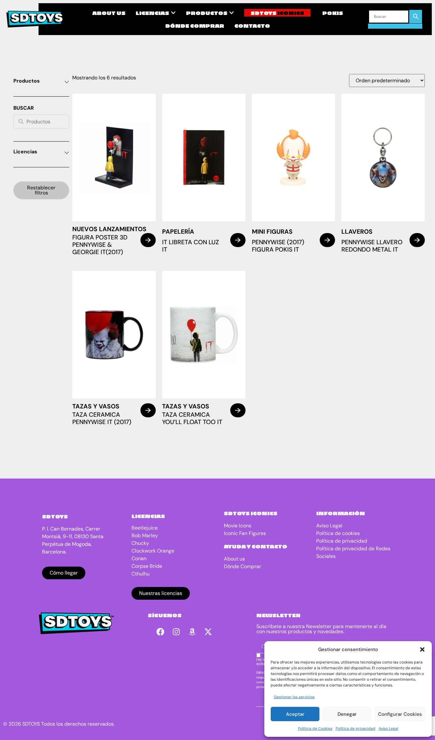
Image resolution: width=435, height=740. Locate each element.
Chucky (140, 543)
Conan (139, 558)
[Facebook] (160, 632)
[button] (422, 649)
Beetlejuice (145, 527)
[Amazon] (192, 632)
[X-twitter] (208, 632)
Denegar (347, 714)
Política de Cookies (315, 728)
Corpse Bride (147, 566)
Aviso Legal (388, 728)
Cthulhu (141, 573)
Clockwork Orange (153, 550)
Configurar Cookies (400, 714)
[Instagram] (176, 632)
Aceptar (295, 714)
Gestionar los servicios (294, 697)
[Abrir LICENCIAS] (173, 13)
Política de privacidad (355, 728)
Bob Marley (145, 535)
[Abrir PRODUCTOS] (231, 13)
